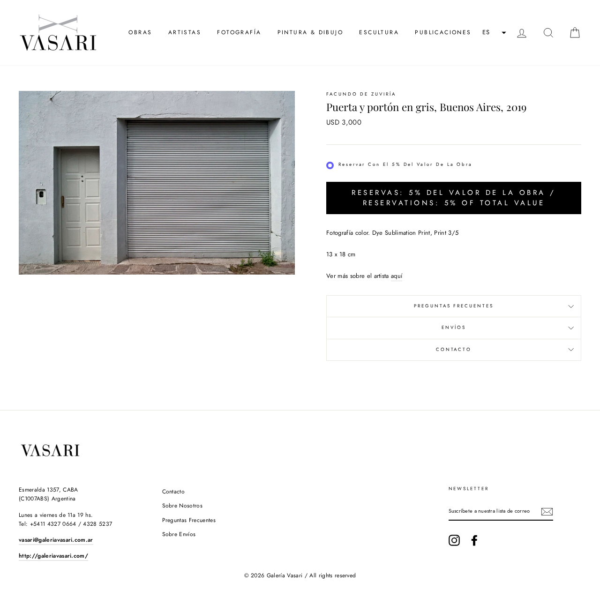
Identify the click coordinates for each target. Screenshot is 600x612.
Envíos (454, 327)
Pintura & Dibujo (310, 32)
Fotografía (239, 32)
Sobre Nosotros (182, 505)
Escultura (379, 32)
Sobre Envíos (179, 534)
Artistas (184, 32)
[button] (493, 33)
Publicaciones (443, 32)
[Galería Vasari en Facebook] (474, 540)
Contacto (454, 349)
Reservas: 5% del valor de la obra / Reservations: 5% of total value (454, 197)
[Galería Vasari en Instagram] (454, 540)
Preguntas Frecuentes (454, 306)
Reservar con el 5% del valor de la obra (405, 164)
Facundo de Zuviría (361, 94)
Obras (140, 32)
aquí (396, 275)
